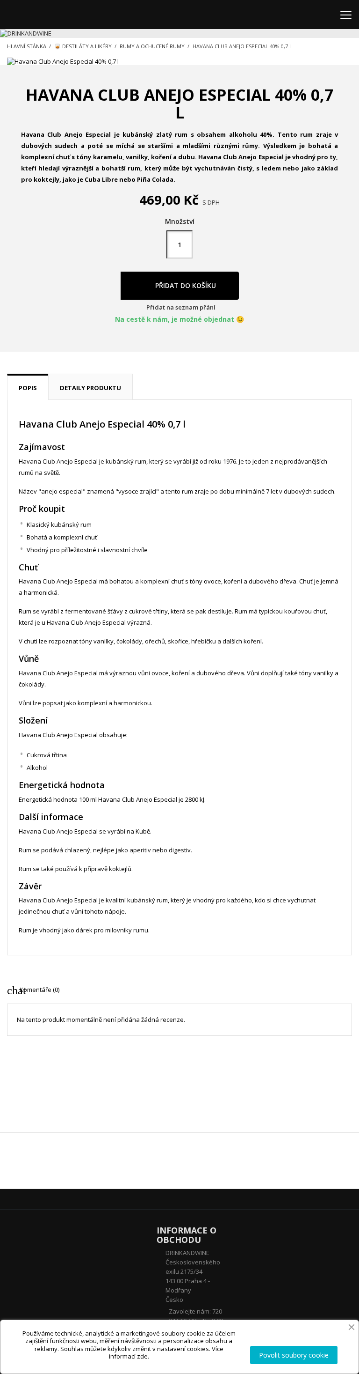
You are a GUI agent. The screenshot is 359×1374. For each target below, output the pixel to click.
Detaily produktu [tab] (90, 388)
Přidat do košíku (184, 285)
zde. (143, 1356)
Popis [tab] (28, 388)
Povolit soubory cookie (294, 1355)
